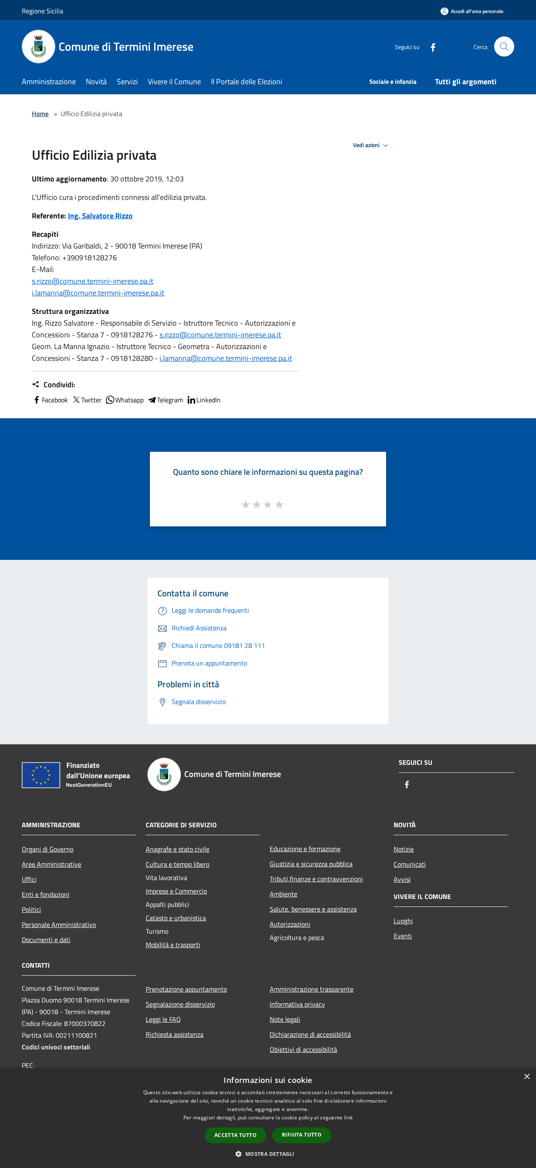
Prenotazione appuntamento (186, 989)
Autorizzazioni (290, 924)
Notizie (404, 849)
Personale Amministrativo (59, 924)
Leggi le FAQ (163, 1019)
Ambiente (283, 894)
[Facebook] (429, 46)
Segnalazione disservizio (180, 1004)
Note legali (285, 1019)
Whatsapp (129, 400)
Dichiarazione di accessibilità (310, 1034)
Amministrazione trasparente (311, 989)
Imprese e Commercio (176, 891)
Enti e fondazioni (46, 894)
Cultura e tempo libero (177, 864)
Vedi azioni (367, 145)
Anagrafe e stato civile (177, 849)
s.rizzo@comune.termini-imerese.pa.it (92, 281)
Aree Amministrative (51, 864)
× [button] (526, 1077)
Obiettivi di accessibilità (303, 1049)
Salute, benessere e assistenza (313, 909)
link (348, 1117)
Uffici (29, 879)
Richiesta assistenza (175, 1034)
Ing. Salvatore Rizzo (100, 215)
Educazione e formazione (305, 849)
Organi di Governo (47, 849)
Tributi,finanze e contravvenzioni (316, 879)
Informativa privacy (297, 1004)
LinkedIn (208, 400)
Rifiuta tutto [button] (302, 1134)
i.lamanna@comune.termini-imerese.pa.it (98, 292)
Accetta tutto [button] (235, 1135)
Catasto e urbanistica (176, 918)
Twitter (91, 400)
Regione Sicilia (42, 11)
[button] (268, 1154)
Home (40, 114)
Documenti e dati (46, 940)
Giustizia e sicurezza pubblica (311, 864)
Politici (31, 909)
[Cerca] (504, 46)
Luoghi (403, 921)
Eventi (403, 936)
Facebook (55, 400)
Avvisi (402, 879)
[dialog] (268, 1118)
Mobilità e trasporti (173, 945)
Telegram (170, 400)
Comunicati (410, 864)
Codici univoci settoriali (56, 1047)
